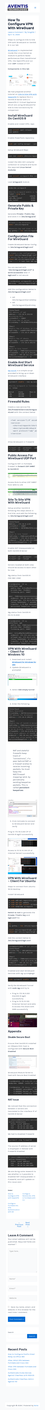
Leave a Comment (15, 32)
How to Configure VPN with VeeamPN (13, 1196)
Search (11, 1332)
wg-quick (12, 370)
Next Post (28, 1224)
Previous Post (19, 1224)
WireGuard (12, 50)
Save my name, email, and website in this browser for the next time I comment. (21, 1309)
